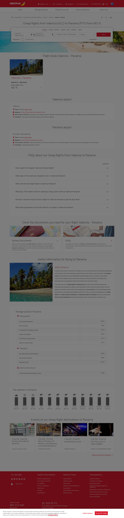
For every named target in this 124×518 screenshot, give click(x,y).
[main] (62, 513)
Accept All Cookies (101, 513)
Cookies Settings (88, 513)
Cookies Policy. (53, 515)
